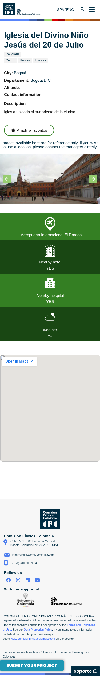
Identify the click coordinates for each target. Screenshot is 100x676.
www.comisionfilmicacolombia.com (33, 638)
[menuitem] (61, 9)
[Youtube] (37, 580)
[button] (7, 179)
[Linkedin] (28, 580)
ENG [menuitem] (70, 9)
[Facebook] (9, 580)
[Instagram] (18, 580)
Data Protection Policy (38, 629)
